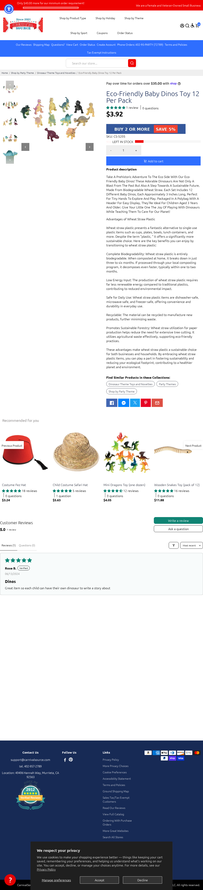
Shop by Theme (134, 18)
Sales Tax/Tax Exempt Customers (116, 799)
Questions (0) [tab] (27, 545)
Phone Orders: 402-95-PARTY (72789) (140, 44)
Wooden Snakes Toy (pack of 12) (177, 484)
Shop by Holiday (105, 18)
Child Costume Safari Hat (70, 484)
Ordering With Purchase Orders (117, 822)
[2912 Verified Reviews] (30, 810)
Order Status (125, 33)
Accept (99, 880)
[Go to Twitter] (135, 403)
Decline (142, 880)
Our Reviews (24, 44)
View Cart (72, 44)
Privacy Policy (46, 869)
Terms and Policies (176, 44)
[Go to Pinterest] (146, 403)
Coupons (102, 33)
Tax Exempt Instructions (101, 52)
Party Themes (167, 384)
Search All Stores (113, 837)
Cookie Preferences (115, 772)
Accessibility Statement (117, 778)
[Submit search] (132, 63)
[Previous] (10, 85)
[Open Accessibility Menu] (192, 25)
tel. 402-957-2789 (30, 766)
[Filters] (174, 545)
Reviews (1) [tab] (9, 545)
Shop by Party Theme (22, 72)
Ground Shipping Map (116, 791)
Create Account (106, 44)
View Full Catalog (113, 814)
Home (5, 72)
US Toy (6, 480)
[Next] (10, 160)
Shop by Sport (78, 33)
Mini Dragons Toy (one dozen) (124, 484)
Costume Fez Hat (14, 484)
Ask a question (178, 529)
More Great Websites (115, 831)
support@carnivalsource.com (30, 760)
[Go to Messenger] (123, 403)
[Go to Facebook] (111, 403)
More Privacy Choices (115, 766)
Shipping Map (41, 44)
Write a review (178, 520)
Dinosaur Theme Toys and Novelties (56, 72)
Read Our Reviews (114, 808)
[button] (116, 107)
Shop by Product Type (72, 18)
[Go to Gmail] (157, 403)
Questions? (58, 44)
